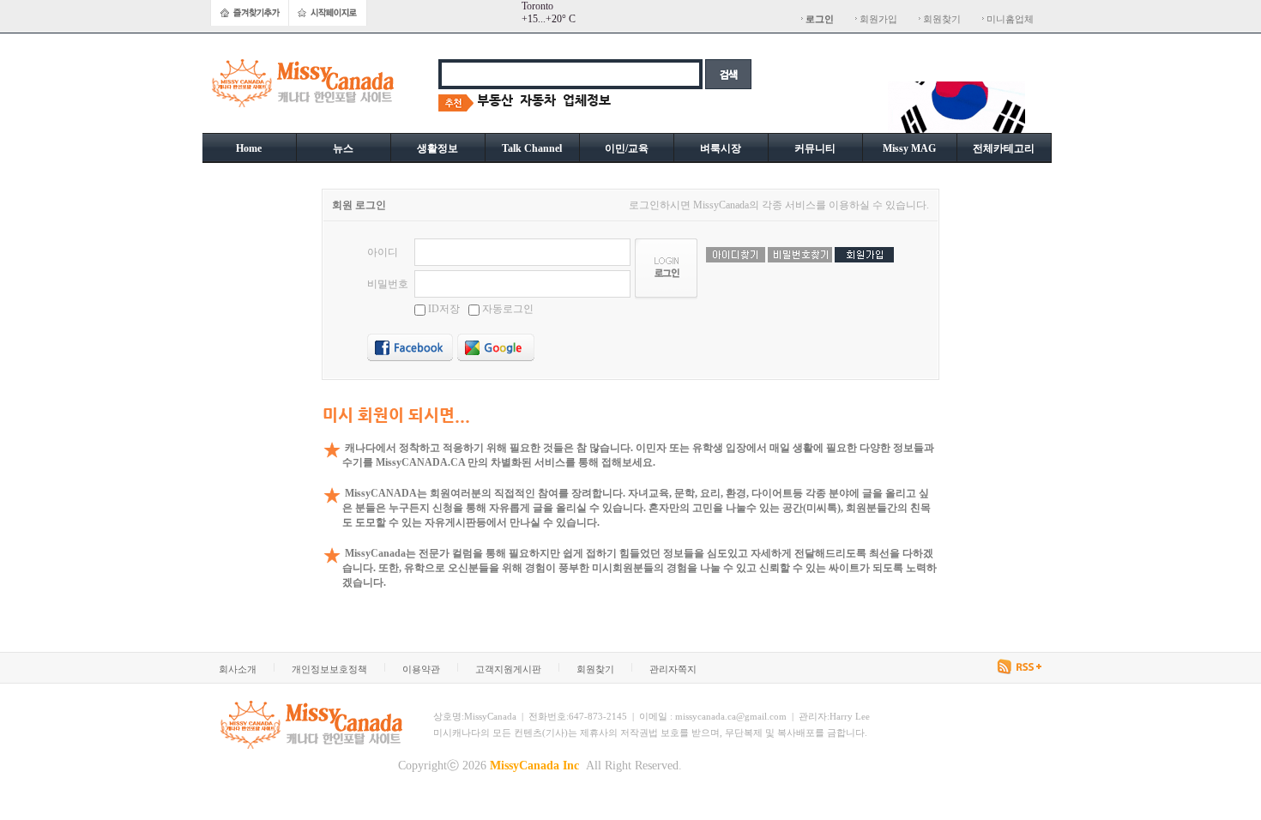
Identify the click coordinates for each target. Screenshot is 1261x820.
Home (249, 148)
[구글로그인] (495, 347)
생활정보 (437, 148)
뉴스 (343, 148)
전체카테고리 (1004, 148)
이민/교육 (627, 148)
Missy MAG (909, 148)
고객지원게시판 (508, 669)
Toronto (537, 6)
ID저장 (444, 309)
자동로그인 (507, 309)
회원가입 (877, 19)
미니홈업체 (1009, 19)
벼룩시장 (720, 148)
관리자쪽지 (673, 669)
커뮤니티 (815, 148)
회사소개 (237, 669)
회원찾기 (940, 19)
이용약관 (421, 669)
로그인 (819, 19)
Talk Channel (532, 148)
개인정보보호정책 (329, 669)
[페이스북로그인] (410, 347)
